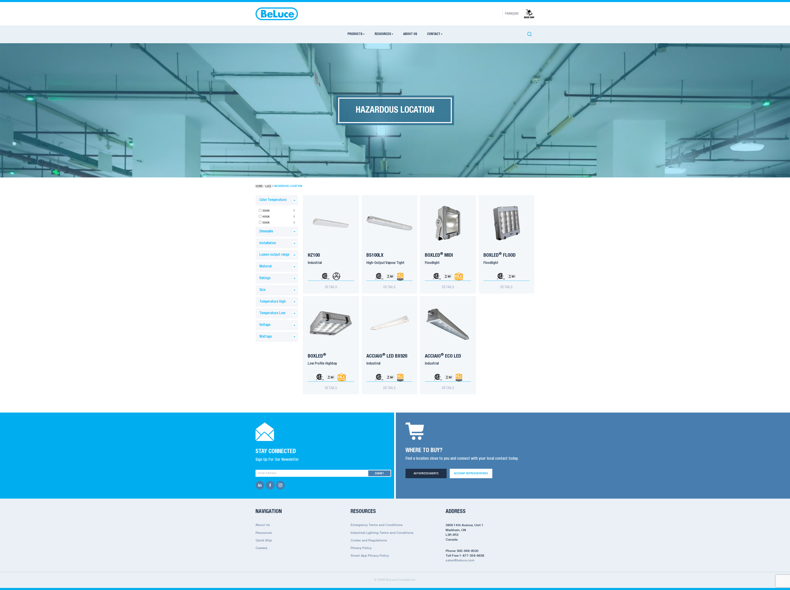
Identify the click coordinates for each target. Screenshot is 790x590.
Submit (379, 473)
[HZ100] (331, 223)
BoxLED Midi (439, 255)
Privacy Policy (361, 548)
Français (512, 13)
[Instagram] (281, 485)
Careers (261, 548)
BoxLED (317, 356)
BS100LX (374, 255)
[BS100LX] (389, 223)
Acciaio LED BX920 (386, 356)
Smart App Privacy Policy (370, 555)
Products (354, 34)
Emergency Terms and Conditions (377, 525)
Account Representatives (471, 473)
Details (331, 287)
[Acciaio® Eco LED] (448, 324)
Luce (268, 186)
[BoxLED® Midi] (448, 223)
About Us (410, 34)
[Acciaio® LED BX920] (389, 324)
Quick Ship (264, 540)
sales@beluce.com (460, 560)
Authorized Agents (426, 473)
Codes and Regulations (369, 540)
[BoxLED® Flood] (506, 223)
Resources (383, 34)
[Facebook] (271, 485)
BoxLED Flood (499, 255)
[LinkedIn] (261, 485)
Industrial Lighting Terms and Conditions (382, 533)
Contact (433, 34)
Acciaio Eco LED (443, 356)
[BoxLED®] (331, 324)
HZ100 (314, 255)
